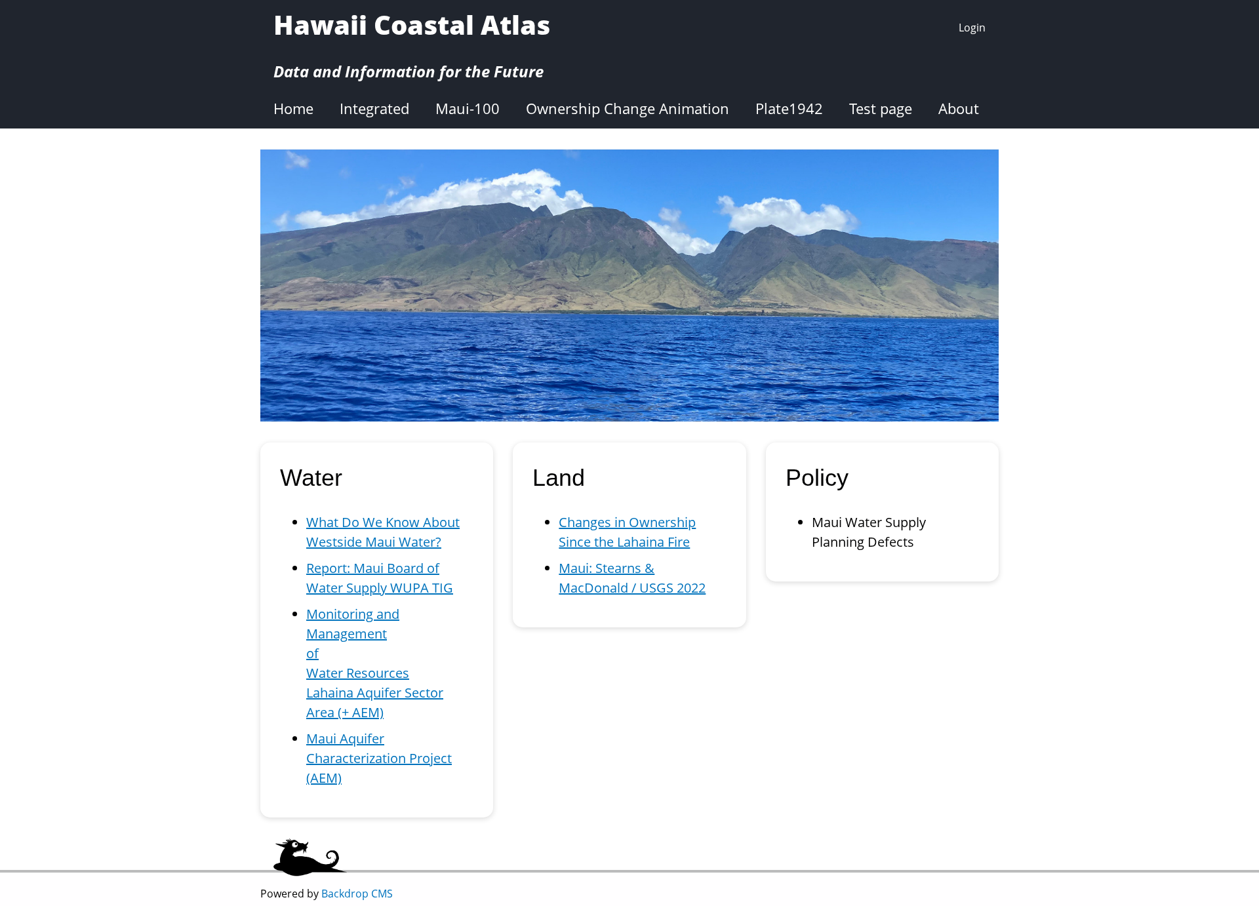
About (958, 108)
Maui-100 (467, 108)
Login (972, 27)
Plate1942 (789, 108)
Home (293, 108)
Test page (880, 108)
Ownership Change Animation (627, 108)
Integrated (374, 108)
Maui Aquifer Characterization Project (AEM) (379, 758)
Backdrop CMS (357, 893)
